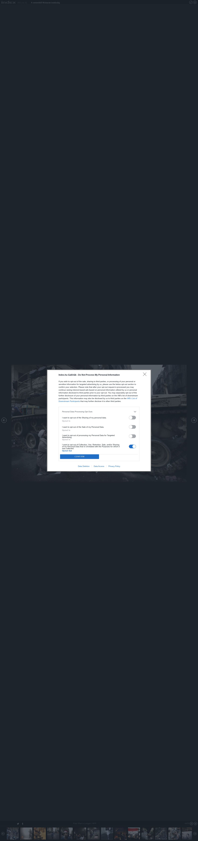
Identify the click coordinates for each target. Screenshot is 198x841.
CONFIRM (80, 457)
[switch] (132, 417)
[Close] (145, 375)
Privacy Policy (114, 466)
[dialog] (99, 420)
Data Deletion (84, 466)
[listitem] (99, 411)
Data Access (99, 466)
